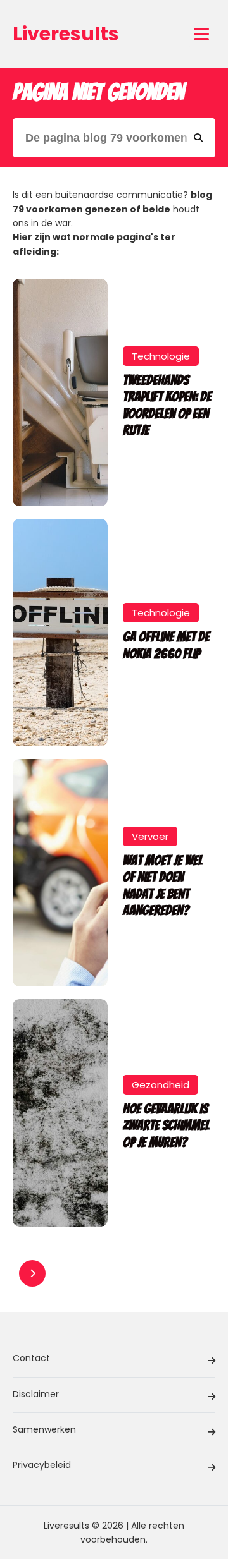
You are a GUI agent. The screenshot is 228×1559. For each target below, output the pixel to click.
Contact (31, 1358)
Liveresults (66, 33)
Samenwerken (44, 1429)
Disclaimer (36, 1394)
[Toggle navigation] (201, 34)
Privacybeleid (42, 1465)
